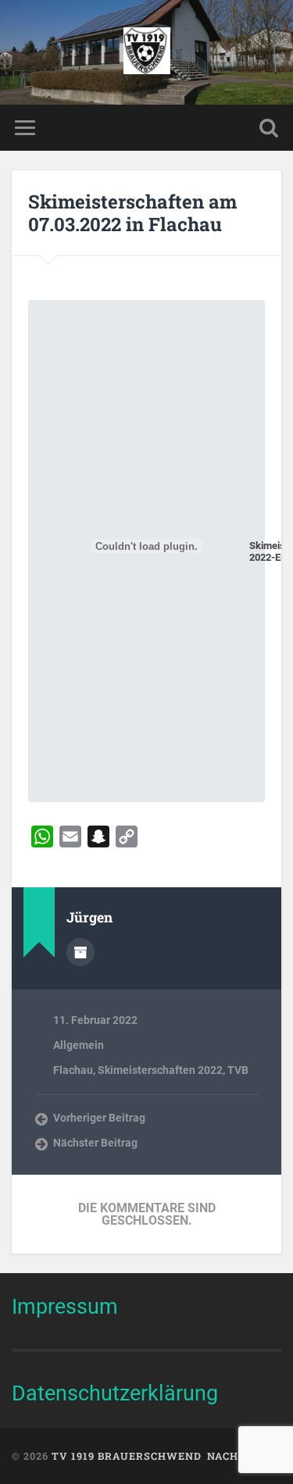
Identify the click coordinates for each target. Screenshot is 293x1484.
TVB (237, 1070)
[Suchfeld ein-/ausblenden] (268, 128)
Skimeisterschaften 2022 (160, 1070)
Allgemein (78, 1045)
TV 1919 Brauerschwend (127, 1456)
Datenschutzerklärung (115, 1393)
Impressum (65, 1306)
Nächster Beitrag (95, 1142)
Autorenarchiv (80, 952)
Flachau (73, 1070)
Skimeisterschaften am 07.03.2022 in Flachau (132, 213)
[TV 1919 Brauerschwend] (146, 52)
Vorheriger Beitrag (99, 1117)
